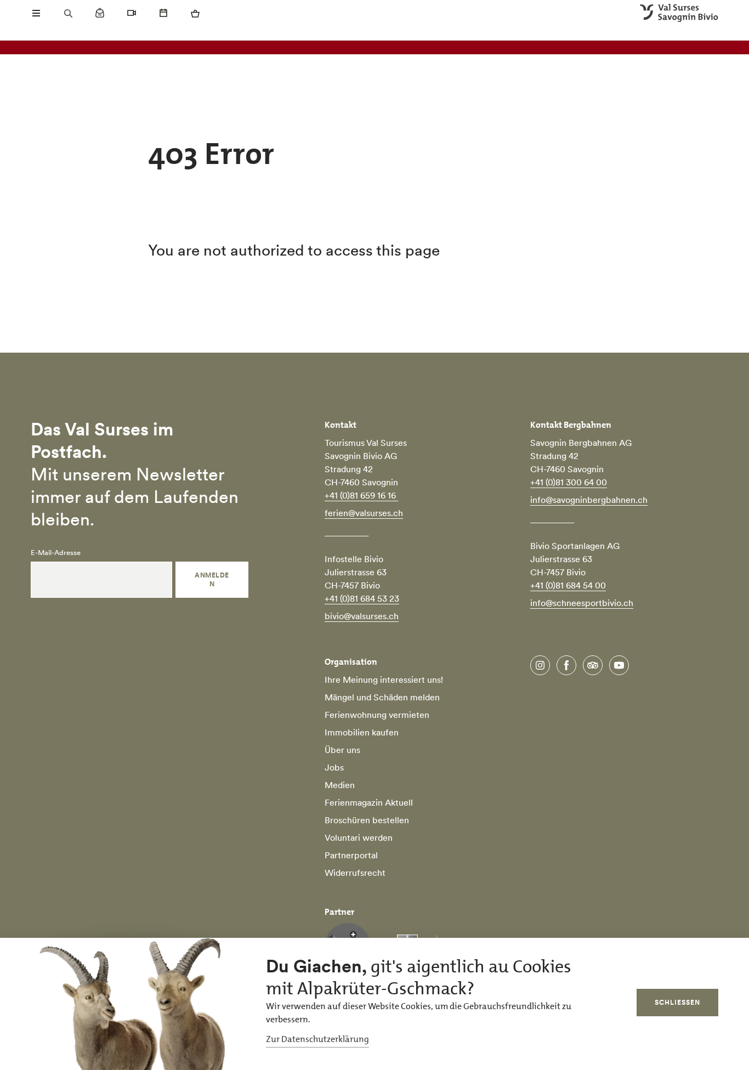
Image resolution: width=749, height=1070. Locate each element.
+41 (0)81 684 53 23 (362, 598)
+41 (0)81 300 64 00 (568, 482)
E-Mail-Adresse (56, 552)
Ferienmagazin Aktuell (369, 802)
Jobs (334, 767)
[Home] (679, 13)
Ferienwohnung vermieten (377, 714)
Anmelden (212, 579)
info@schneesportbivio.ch (581, 602)
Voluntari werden (359, 837)
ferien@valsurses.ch (364, 512)
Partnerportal (351, 855)
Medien (340, 784)
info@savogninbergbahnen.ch (589, 499)
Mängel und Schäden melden (382, 697)
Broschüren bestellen (367, 819)
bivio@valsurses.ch (362, 615)
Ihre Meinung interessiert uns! (384, 679)
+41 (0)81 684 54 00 (568, 585)
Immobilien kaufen (362, 732)
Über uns (342, 749)
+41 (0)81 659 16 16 (361, 495)
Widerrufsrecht (355, 872)
